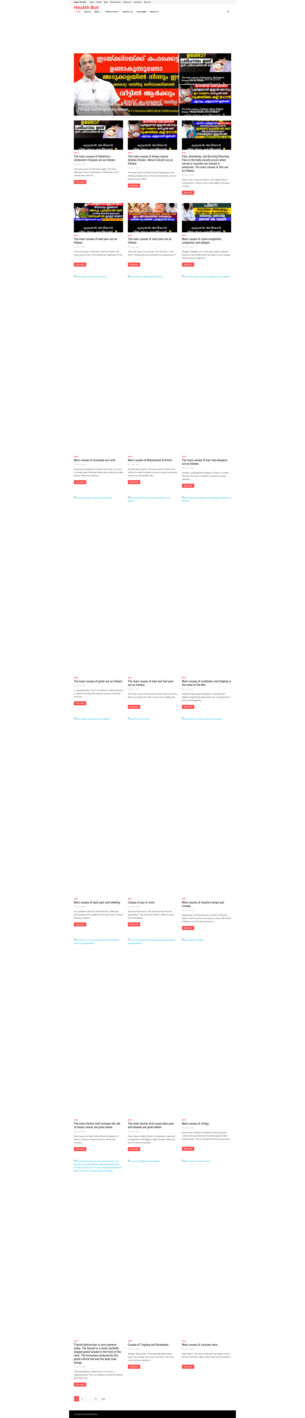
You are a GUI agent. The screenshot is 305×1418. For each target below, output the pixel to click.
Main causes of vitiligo (195, 1123)
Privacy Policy (115, 2)
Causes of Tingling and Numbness (148, 1344)
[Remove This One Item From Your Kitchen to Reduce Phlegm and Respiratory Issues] (126, 84)
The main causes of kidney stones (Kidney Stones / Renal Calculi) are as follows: (150, 160)
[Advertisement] (152, 30)
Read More (80, 182)
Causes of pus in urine (141, 902)
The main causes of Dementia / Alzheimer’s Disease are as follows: (95, 158)
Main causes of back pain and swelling (97, 902)
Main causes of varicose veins (200, 1344)
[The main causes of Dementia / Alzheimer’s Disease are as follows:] (205, 68)
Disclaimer (138, 2)
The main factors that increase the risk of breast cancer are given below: (97, 1125)
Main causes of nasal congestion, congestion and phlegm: (202, 240)
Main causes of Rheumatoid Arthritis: (150, 460)
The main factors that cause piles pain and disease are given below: (151, 1125)
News (106, 2)
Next (103, 1398)
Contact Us (127, 2)
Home (92, 2)
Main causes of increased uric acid (94, 460)
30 (96, 1398)
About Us (147, 2)
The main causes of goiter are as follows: (98, 681)
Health (99, 2)
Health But (86, 7)
